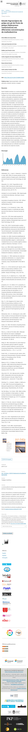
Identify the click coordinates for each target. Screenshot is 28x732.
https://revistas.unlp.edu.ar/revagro (14, 672)
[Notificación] (2, 544)
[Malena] (6, 605)
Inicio (2, 10)
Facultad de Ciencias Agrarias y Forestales (16, 680)
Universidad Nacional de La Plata (11, 680)
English (4, 553)
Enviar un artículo (7, 533)
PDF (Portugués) (7, 459)
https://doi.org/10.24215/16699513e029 (14, 77)
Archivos (8, 10)
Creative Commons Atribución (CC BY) (13, 509)
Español (4, 555)
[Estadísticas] (6, 544)
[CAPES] (5, 598)
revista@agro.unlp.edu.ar (17, 684)
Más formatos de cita (7, 526)
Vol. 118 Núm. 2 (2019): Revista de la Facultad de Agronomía (12, 12)
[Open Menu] (1, 1)
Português (4, 557)
